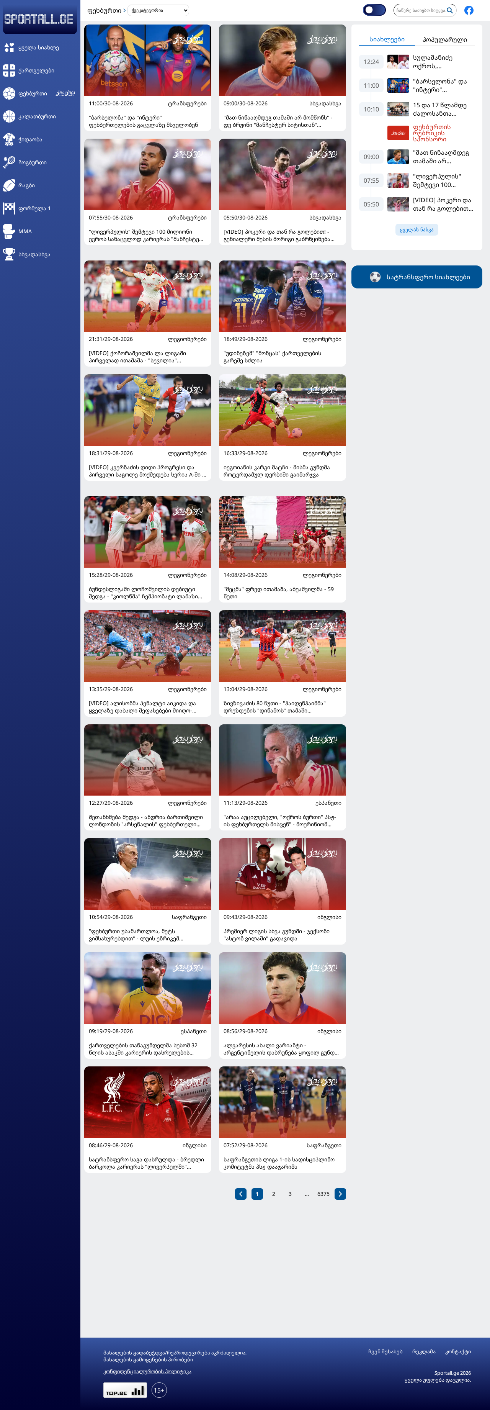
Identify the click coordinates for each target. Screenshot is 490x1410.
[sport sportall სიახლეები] (469, 10)
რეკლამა (424, 1351)
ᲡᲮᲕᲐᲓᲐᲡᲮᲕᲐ (325, 103)
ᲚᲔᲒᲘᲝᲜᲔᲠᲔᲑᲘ (187, 339)
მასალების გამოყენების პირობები (148, 1359)
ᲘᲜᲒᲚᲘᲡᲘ (329, 917)
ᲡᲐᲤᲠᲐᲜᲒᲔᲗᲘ (189, 917)
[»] (340, 1194)
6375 (323, 1193)
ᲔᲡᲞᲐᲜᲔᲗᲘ (328, 803)
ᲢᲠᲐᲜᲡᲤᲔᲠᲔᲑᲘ (187, 103)
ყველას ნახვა (417, 230)
